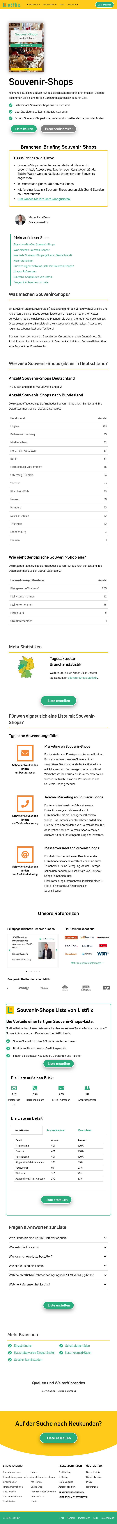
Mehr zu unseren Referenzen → (87, 963)
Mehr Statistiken (23, 260)
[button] (26, 971)
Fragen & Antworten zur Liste (31, 282)
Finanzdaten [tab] (84, 1130)
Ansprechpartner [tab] (56, 1130)
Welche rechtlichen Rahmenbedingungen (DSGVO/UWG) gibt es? (51, 1275)
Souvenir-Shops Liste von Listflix (33, 277)
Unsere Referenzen (25, 271)
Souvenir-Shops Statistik (82, 677)
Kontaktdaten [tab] (22, 1130)
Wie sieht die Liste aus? (24, 1247)
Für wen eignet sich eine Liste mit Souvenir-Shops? (44, 266)
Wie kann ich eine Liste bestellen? (31, 1256)
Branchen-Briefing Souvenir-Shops (34, 244)
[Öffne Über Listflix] (78, 4)
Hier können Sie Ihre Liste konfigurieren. (44, 199)
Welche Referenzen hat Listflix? (29, 1284)
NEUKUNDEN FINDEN (70, 1465)
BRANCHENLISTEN (13, 1465)
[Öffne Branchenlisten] (39, 4)
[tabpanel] (58, 1163)
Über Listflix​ (94, 1465)
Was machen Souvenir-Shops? (32, 250)
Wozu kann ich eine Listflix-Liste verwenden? (38, 1238)
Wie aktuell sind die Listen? (26, 1266)
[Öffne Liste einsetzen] (56, 4)
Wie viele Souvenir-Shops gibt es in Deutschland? (43, 255)
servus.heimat (49, 1390)
